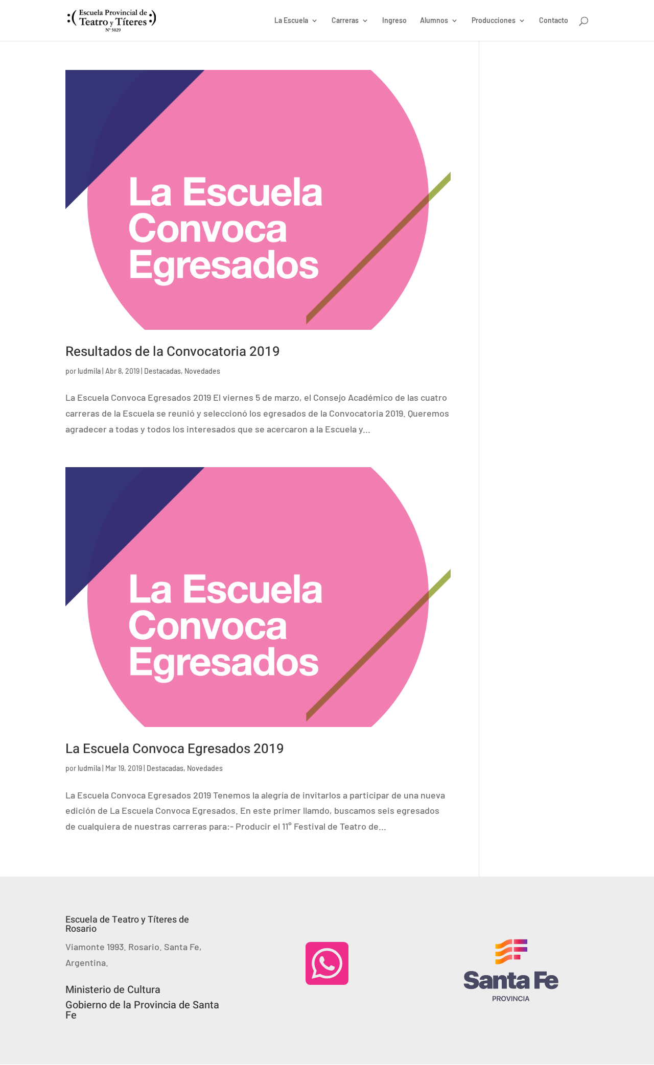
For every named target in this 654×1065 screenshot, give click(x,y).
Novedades (202, 371)
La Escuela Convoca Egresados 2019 (174, 749)
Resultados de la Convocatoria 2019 (172, 351)
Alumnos (434, 21)
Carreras (345, 21)
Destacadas (162, 371)
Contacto (553, 21)
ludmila (89, 371)
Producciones (494, 21)
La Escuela (291, 21)
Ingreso (394, 21)
